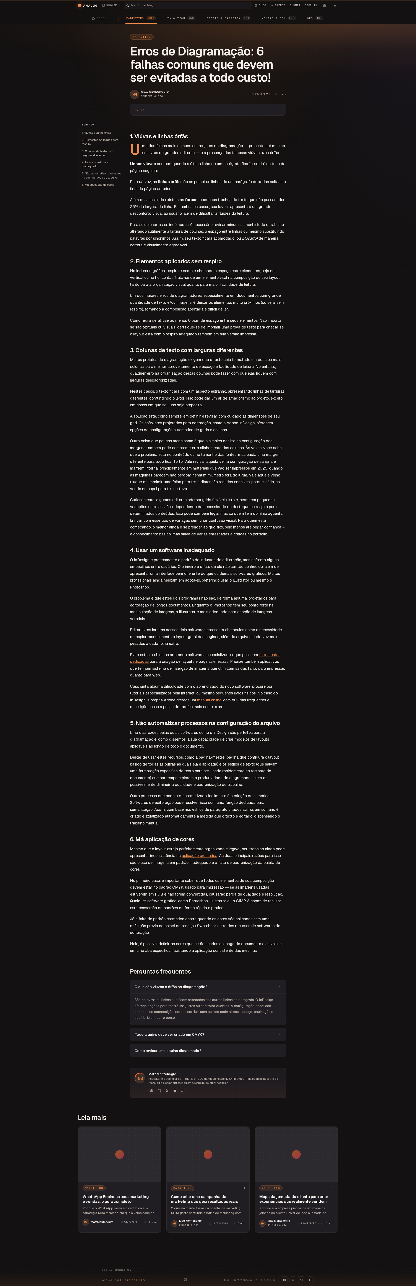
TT (310, 1279)
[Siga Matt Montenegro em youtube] (175, 1091)
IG (284, 1279)
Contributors (243, 1279)
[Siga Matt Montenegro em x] (167, 1091)
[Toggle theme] (335, 6)
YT (301, 1279)
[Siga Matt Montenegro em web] (151, 1091)
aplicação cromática (199, 855)
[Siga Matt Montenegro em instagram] (159, 1091)
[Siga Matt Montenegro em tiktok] (183, 1091)
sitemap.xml (122, 1269)
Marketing (142, 36)
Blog (226, 1279)
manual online (209, 699)
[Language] (325, 5)
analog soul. (125, 1279)
